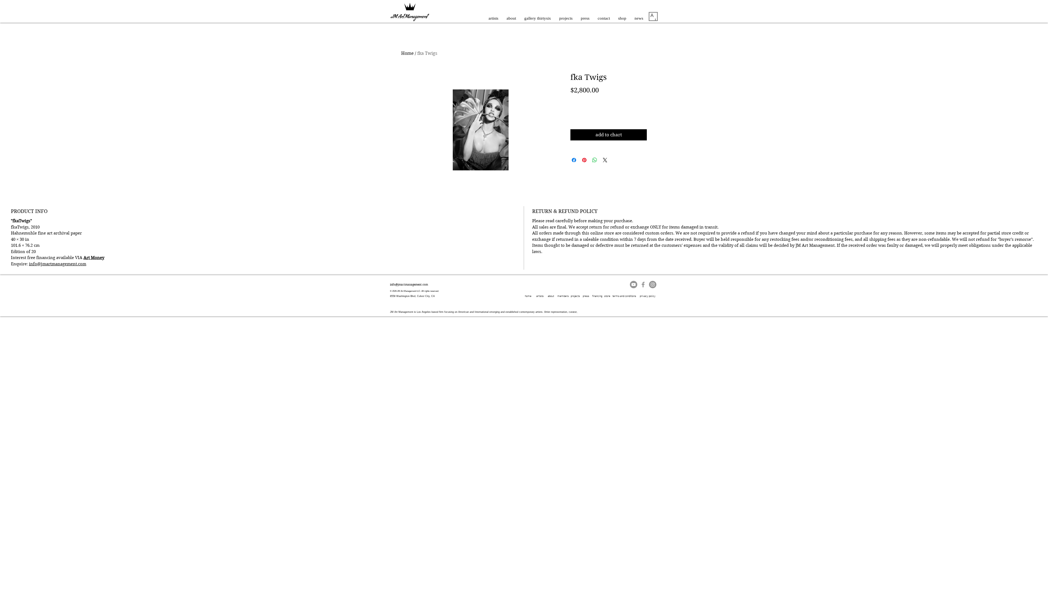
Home (407, 53)
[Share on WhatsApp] (594, 160)
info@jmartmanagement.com (57, 264)
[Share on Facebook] (574, 160)
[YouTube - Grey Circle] (633, 284)
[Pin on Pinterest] (584, 160)
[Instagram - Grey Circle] (652, 284)
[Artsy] (653, 16)
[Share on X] (605, 160)
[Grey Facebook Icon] (643, 284)
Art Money (94, 257)
